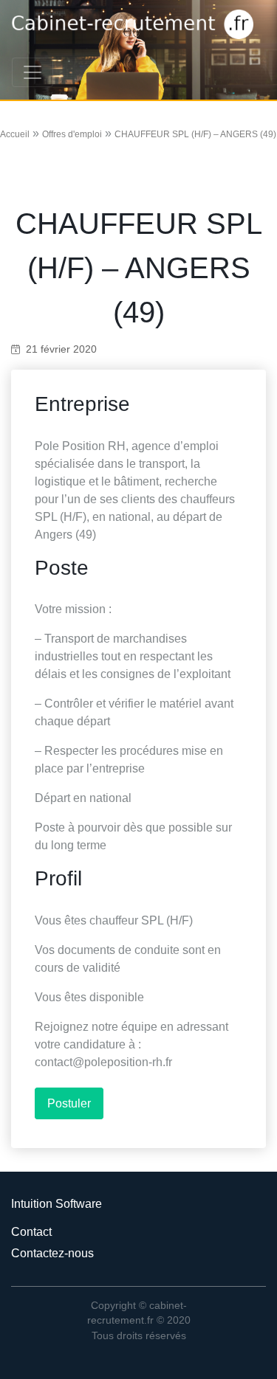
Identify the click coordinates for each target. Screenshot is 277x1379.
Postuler (69, 1103)
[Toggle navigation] (32, 72)
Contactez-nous (52, 1253)
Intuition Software (56, 1203)
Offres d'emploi (72, 134)
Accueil (15, 134)
